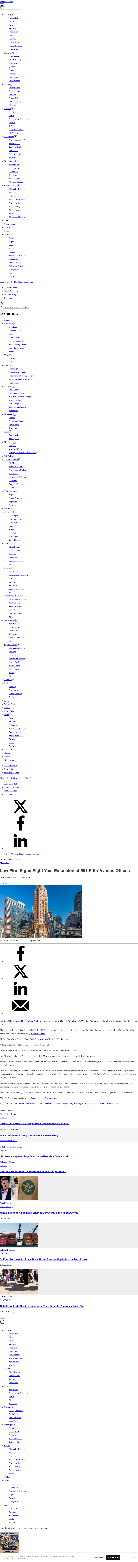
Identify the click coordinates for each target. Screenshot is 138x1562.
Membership (14, 1508)
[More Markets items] (12, 53)
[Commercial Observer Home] (10, 9)
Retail (11, 25)
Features (12, 252)
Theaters (12, 487)
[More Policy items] (11, 683)
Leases (7, 84)
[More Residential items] (14, 323)
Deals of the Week (16, 102)
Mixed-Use (13, 49)
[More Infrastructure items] (16, 491)
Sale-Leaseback (15, 147)
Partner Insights (15, 262)
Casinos (12, 418)
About (7, 1505)
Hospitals (12, 445)
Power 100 (8, 769)
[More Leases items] (11, 84)
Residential (13, 18)
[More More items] (10, 234)
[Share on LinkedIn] (20, 996)
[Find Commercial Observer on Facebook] (20, 831)
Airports (12, 494)
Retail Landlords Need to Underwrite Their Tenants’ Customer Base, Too (42, 1306)
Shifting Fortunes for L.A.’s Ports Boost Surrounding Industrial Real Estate (43, 1259)
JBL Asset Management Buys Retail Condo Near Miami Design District (35, 1156)
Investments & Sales (12, 596)
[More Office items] (10, 355)
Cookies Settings (98, 1557)
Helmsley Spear (38, 1034)
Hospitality (13, 32)
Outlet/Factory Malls (17, 372)
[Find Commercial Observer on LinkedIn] (20, 848)
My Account (19, 282)
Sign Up (10, 282)
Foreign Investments (17, 199)
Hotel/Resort (14, 425)
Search (26, 307)
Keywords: (4, 1103)
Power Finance (10, 765)
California (4, 1253)
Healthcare (13, 39)
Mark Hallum (6, 877)
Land (11, 35)
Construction (14, 168)
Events (7, 227)
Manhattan (13, 63)
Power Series (9, 711)
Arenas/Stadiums (16, 466)
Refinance (13, 126)
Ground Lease (14, 91)
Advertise (8, 749)
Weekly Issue (9, 224)
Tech (6, 220)
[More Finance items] (12, 109)
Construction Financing (18, 119)
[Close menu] (2, 310)
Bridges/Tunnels (15, 498)
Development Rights (17, 470)
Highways (13, 501)
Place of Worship (16, 484)
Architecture (14, 164)
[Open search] (2, 303)
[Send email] (20, 1013)
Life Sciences (14, 42)
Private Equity (14, 206)
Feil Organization (71, 1021)
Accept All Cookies (113, 1557)
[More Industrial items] (13, 386)
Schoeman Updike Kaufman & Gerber (25, 1021)
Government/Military (17, 477)
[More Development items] (16, 161)
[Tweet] (20, 978)
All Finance (13, 133)
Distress (12, 123)
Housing (12, 687)
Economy (13, 196)
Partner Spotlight (16, 266)
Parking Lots (14, 438)
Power (7, 231)
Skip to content (6, 2)
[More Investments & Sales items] (22, 596)
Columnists (13, 259)
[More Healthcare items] (14, 442)
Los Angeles (14, 56)
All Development (16, 182)
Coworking (13, 358)
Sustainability (14, 178)
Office (11, 21)
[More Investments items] (15, 136)
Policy (11, 248)
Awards (12, 238)
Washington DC (15, 77)
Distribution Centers (17, 393)
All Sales (12, 157)
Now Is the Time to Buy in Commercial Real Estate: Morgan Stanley (33, 1171)
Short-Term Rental (16, 348)
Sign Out (29, 282)
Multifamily (13, 327)
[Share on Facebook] (20, 961)
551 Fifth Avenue (17, 1103)
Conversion (13, 171)
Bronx (11, 70)
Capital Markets (10, 185)
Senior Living (14, 351)
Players (12, 241)
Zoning (12, 697)
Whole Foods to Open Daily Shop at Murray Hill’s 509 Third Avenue (40, 1039)
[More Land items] (10, 431)
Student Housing (16, 341)
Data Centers (14, 390)
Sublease (12, 95)
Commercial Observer (33, 1528)
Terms (28, 854)
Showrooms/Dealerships (19, 379)
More (6, 234)
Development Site (16, 1410)
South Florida (14, 81)
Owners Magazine (11, 772)
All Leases (13, 105)
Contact (7, 753)
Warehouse (13, 411)
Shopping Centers (16, 369)
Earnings (12, 192)
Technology (9, 680)
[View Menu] (2, 5)
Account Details (10, 287)
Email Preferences (11, 291)
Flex (10, 362)
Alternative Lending (17, 189)
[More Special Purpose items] (18, 459)
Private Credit (14, 203)
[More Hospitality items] (14, 414)
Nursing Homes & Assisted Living (23, 453)
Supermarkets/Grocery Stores (21, 376)
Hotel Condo (14, 337)
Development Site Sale (18, 140)
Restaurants (13, 428)
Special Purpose (15, 46)
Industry (7, 320)
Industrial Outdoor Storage (20, 397)
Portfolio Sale (14, 143)
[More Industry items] (12, 14)
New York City (15, 60)
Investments (9, 136)
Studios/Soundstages (17, 407)
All (10, 564)
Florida (3, 1150)
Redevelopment (15, 175)
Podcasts (12, 276)
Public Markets (15, 210)
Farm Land (13, 435)
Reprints (7, 756)
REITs (11, 213)
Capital (7, 1445)
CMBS (11, 116)
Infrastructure (9, 491)
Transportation (15, 269)
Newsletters (9, 760)
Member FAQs (10, 294)
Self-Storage (14, 404)
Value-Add (13, 150)
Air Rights (13, 463)
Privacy (36, 854)
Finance (7, 109)
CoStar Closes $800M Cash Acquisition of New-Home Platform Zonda (34, 1123)
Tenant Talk (13, 98)
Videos (11, 273)
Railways (12, 505)
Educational (13, 473)
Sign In (3, 282)
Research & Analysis (17, 255)
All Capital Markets (17, 217)
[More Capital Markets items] (18, 185)
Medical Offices (15, 449)
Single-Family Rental (17, 344)
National (12, 74)
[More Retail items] (10, 365)
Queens (12, 67)
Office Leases (14, 88)
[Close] (134, 1558)
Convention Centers (17, 421)
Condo (11, 334)
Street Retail (14, 383)
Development (9, 161)
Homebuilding (15, 330)
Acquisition (13, 112)
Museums (13, 480)
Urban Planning (15, 694)
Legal (11, 245)
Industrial (12, 28)
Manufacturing (15, 400)
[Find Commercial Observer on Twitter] (20, 814)
